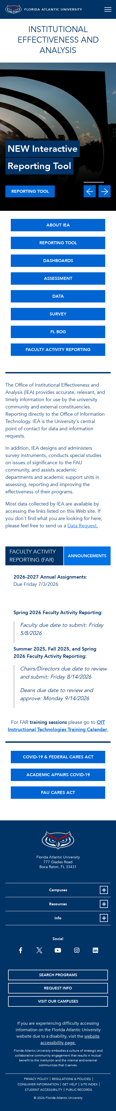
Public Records (79, 1090)
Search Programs (58, 975)
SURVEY (58, 314)
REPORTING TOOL (58, 243)
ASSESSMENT (58, 278)
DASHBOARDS (58, 261)
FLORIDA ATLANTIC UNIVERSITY (53, 9)
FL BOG (58, 332)
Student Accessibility (43, 1090)
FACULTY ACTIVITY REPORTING (58, 350)
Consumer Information (38, 1084)
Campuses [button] (58, 890)
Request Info (58, 988)
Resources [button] (58, 904)
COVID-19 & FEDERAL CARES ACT (58, 757)
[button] (90, 191)
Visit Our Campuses (58, 1001)
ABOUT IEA (58, 225)
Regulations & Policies (71, 1079)
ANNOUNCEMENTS (87, 556)
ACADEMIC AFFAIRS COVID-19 (58, 775)
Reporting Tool (30, 191)
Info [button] (58, 918)
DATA (58, 296)
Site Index (89, 1084)
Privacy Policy (36, 1079)
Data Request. (82, 525)
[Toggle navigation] (107, 9)
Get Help (69, 1084)
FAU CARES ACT (58, 793)
